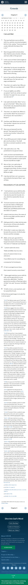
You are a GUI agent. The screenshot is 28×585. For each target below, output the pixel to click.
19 (5, 23)
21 (10, 23)
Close (13, 575)
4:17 (6, 418)
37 (5, 27)
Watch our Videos (13, 530)
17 (23, 20)
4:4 (6, 333)
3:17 (22, 391)
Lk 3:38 (14, 496)
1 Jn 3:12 (24, 489)
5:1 (9, 439)
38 (7, 27)
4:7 (6, 348)
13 (13, 20)
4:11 (6, 389)
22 (12, 23)
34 (20, 25)
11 (8, 20)
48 (10, 30)
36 (2, 27)
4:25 (6, 451)
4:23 (6, 441)
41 (15, 27)
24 (17, 23)
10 (6, 20)
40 (12, 27)
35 (22, 25)
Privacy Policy (4, 503)
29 (7, 25)
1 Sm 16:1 (6, 330)
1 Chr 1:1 (10, 496)
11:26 (10, 427)
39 (10, 27)
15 (18, 20)
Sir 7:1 (8, 487)
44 (22, 27)
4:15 (6, 402)
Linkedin (16, 568)
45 (2, 30)
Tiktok (24, 568)
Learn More (8, 547)
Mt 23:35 (14, 489)
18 (2, 23)
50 (15, 30)
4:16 (6, 412)
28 (5, 25)
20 (7, 23)
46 (5, 30)
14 (16, 20)
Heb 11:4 (14, 485)
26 (22, 23)
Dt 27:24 (10, 493)
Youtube (12, 568)
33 (17, 25)
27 (2, 25)
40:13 (11, 363)
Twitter (3, 568)
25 (20, 23)
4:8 (6, 382)
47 (7, 30)
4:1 (6, 300)
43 (20, 27)
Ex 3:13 (6, 482)
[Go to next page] (25, 15)
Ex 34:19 (9, 485)
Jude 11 (13, 487)
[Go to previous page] (2, 15)
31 (12, 25)
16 (21, 20)
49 (12, 30)
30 (10, 25)
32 (15, 25)
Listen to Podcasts (13, 526)
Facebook (8, 568)
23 (15, 23)
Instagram (20, 568)
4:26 (6, 496)
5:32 (5, 427)
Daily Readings (13, 523)
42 (17, 27)
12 (11, 20)
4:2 (6, 308)
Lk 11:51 (19, 489)
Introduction (7, 18)
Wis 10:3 (9, 489)
